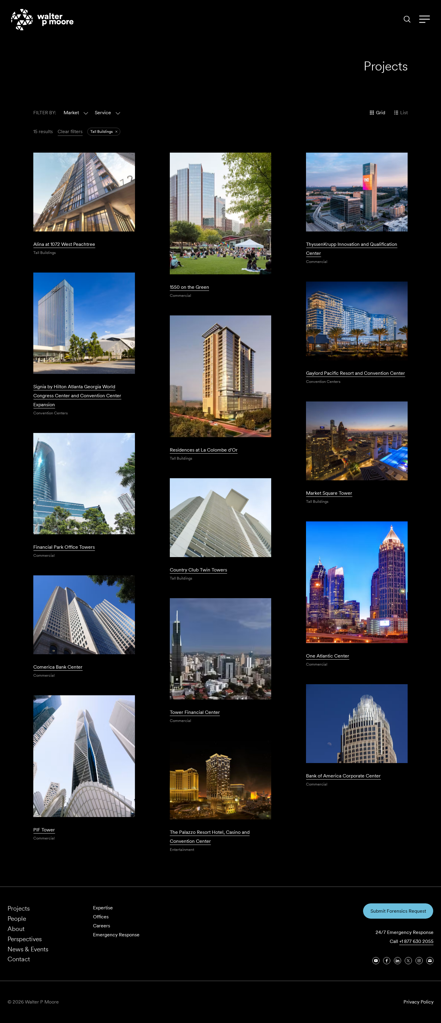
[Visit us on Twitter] (408, 960)
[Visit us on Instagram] (419, 960)
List (404, 112)
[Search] (407, 19)
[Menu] (424, 19)
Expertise (103, 908)
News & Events (28, 949)
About (16, 928)
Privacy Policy (419, 1002)
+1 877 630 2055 (416, 941)
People (17, 918)
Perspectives (25, 939)
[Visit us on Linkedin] (397, 960)
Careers (101, 926)
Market (71, 112)
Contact (19, 959)
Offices (101, 917)
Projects (19, 908)
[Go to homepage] (42, 19)
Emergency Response (116, 935)
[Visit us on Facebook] (386, 960)
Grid (380, 112)
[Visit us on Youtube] (376, 960)
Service (103, 112)
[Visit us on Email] (430, 960)
